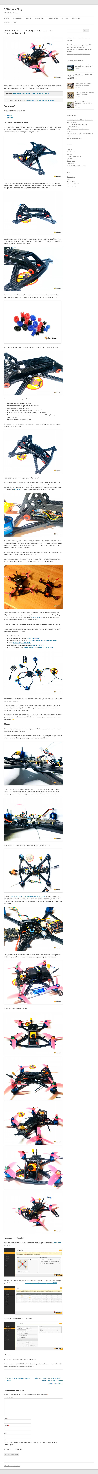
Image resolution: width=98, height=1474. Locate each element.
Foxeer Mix (17, 489)
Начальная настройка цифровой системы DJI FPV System (84, 93)
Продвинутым (53, 18)
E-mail (6, 1426)
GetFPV (9, 115)
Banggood (36, 638)
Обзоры (28, 18)
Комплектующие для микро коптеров (78, 54)
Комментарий (8, 1397)
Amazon (10, 117)
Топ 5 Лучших (76, 18)
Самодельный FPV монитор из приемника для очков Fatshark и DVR (84, 103)
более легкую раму (36, 617)
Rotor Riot (59, 1364)
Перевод (46, 1364)
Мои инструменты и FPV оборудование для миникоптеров (84, 66)
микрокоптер (13, 1366)
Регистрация (71, 177)
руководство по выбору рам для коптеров (40, 100)
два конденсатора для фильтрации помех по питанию (27, 896)
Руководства (17, 18)
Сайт (5, 1433)
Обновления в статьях (74, 156)
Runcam (6, 1366)
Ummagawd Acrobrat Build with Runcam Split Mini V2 (31, 94)
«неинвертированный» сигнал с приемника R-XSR (41, 1283)
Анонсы (69, 149)
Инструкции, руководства (75, 60)
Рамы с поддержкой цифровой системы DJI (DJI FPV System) (84, 84)
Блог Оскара (34, 1364)
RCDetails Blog (13, 9)
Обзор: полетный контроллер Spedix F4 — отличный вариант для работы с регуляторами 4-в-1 (49, 1380)
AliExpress (49, 647)
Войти (69, 179)
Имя (6, 1418)
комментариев (73, 184)
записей (71, 181)
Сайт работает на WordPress (12, 1466)
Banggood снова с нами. (74, 138)
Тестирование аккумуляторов (76, 165)
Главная (6, 18)
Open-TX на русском (10, 22)
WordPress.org (71, 186)
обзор (29, 638)
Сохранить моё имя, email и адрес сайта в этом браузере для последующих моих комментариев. (30, 1443)
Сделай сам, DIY (71, 163)
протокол (57, 1243)
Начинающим (39, 18)
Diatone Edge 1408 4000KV (22, 643)
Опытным (65, 18)
